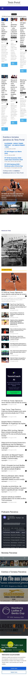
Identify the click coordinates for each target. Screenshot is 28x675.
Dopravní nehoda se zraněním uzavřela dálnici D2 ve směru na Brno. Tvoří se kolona (13, 498)
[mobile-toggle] (2, 8)
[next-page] (5, 365)
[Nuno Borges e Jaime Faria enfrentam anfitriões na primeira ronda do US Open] (5, 338)
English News (4, 39)
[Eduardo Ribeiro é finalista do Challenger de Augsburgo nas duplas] (5, 314)
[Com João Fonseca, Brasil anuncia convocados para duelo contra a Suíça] (5, 352)
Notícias (3, 191)
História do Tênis (5, 256)
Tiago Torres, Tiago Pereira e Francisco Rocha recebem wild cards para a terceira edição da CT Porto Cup (13, 412)
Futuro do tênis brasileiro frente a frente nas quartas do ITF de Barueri (18, 330)
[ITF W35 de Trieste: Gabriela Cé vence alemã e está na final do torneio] (14, 190)
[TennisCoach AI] (14, 382)
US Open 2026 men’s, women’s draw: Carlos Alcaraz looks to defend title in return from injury (23, 33)
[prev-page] (2, 365)
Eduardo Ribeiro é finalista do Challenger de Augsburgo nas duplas (17, 314)
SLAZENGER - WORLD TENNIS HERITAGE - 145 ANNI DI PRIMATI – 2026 (14, 145)
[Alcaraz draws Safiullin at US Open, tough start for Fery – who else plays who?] (4, 76)
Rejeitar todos (14, 672)
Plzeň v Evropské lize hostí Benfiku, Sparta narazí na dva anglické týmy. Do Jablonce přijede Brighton (13, 467)
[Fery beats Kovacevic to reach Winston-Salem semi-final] (4, 19)
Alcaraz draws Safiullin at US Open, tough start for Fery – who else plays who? (4, 89)
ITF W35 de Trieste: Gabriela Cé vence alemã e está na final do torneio (13, 293)
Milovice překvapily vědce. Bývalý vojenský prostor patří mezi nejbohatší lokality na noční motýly (12, 477)
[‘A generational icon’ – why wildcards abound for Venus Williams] (14, 19)
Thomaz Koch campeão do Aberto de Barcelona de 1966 (12, 251)
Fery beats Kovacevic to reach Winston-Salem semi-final (4, 30)
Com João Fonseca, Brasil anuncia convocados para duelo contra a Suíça (18, 352)
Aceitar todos (14, 668)
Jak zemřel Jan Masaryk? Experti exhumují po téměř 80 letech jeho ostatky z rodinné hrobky (12, 456)
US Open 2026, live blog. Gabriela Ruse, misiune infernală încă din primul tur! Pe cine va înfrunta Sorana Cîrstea (13, 433)
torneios (5, 173)
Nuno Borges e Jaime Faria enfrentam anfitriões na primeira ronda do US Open (17, 338)
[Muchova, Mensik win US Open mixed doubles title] (23, 76)
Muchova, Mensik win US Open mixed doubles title (23, 85)
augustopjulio (4, 40)
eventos (16, 171)
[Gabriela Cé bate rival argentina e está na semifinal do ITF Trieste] (5, 360)
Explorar (3, 649)
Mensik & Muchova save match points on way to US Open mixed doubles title (14, 88)
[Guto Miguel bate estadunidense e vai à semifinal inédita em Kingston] (5, 345)
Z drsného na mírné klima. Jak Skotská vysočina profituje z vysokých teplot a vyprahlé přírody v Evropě (13, 488)
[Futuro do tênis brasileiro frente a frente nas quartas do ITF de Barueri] (5, 331)
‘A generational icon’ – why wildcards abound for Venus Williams (14, 29)
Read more (4, 65)
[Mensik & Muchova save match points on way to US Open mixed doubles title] (14, 76)
